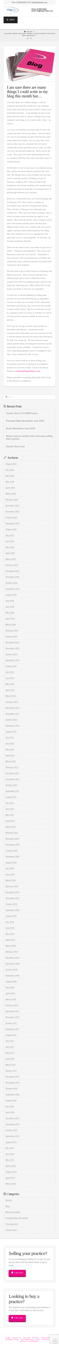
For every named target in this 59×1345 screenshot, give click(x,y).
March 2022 (10, 761)
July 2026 (9, 470)
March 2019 (10, 946)
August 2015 (11, 1142)
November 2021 (12, 779)
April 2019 (10, 940)
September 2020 (12, 856)
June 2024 (9, 607)
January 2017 (11, 1071)
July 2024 (9, 601)
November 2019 (12, 898)
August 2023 (11, 666)
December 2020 (12, 839)
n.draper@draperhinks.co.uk (28, 371)
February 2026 (11, 499)
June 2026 (9, 476)
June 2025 (9, 541)
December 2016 (12, 1077)
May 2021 (9, 815)
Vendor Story (11, 1230)
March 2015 (10, 1166)
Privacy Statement (29, 1341)
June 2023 (9, 678)
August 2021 (11, 797)
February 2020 (11, 886)
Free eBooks (47, 1337)
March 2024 (10, 624)
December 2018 (12, 958)
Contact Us (48, 1339)
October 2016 (11, 1088)
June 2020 (9, 874)
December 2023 (12, 642)
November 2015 (12, 1124)
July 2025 (9, 535)
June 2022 (9, 743)
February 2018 (11, 1005)
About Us (16, 1337)
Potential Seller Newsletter (16, 1218)
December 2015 (12, 1118)
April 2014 (10, 1178)
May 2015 (9, 1160)
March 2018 (10, 999)
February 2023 (11, 702)
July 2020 (9, 868)
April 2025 (10, 553)
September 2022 (12, 726)
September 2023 (12, 660)
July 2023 (9, 672)
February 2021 (11, 833)
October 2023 (11, 654)
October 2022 (11, 720)
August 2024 (11, 595)
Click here (18, 1273)
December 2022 (12, 708)
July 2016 (9, 1106)
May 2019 (9, 934)
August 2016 (11, 1100)
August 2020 (11, 862)
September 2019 (12, 910)
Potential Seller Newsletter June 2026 (25, 421)
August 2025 (11, 529)
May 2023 (9, 684)
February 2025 (11, 565)
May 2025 (9, 547)
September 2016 (12, 1094)
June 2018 (9, 987)
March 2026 (10, 494)
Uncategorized (11, 1224)
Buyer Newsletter (12, 1212)
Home (8, 1337)
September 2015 (12, 1136)
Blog (7, 1206)
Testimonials (27, 1339)
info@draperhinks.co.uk (39, 2)
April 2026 (10, 488)
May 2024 (9, 612)
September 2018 (12, 975)
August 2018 (11, 981)
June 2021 (9, 809)
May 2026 (9, 482)
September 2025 (12, 523)
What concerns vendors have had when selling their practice (29, 437)
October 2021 (11, 785)
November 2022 (12, 714)
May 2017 (9, 1053)
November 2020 (12, 844)
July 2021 (9, 803)
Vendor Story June (15, 446)
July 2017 (9, 1041)
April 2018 (10, 993)
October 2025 (11, 517)
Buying (36, 1337)
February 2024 (11, 630)
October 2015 (11, 1130)
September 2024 (12, 589)
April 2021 (10, 821)
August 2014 (11, 1172)
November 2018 (12, 963)
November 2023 (12, 648)
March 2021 (10, 827)
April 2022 (10, 755)
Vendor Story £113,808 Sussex (22, 413)
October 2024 (11, 583)
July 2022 (9, 737)
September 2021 (12, 791)
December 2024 (12, 571)
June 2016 (9, 1112)
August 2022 (11, 731)
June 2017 (9, 1047)
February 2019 (11, 952)
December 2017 (12, 1011)
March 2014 (10, 1184)
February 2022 (11, 767)
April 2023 (10, 690)
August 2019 (11, 916)
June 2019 (9, 928)
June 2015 (9, 1154)
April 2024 (10, 618)
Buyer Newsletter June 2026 (20, 428)
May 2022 (9, 749)
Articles (8, 1200)
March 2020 (10, 880)
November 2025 (12, 511)
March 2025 (10, 559)
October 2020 (11, 850)
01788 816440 (21, 2)
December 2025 (12, 505)
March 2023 (10, 696)
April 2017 (10, 1059)
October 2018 (11, 969)
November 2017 (12, 1017)
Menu (12, 20)
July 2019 (9, 922)
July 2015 (9, 1148)
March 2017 (10, 1065)
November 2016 (12, 1082)
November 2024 (12, 577)
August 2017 (11, 1035)
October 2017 (11, 1023)
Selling (27, 1337)
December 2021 (12, 773)
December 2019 (12, 892)
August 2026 (11, 464)
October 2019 (11, 904)
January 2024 (11, 636)
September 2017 (12, 1029)
